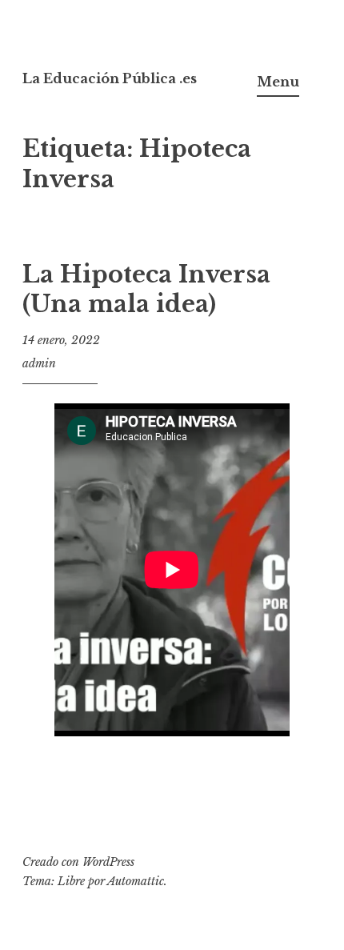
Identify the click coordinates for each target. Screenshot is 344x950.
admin (39, 363)
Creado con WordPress (78, 862)
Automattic (135, 881)
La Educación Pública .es (109, 78)
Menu (278, 82)
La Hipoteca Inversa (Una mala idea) (146, 289)
